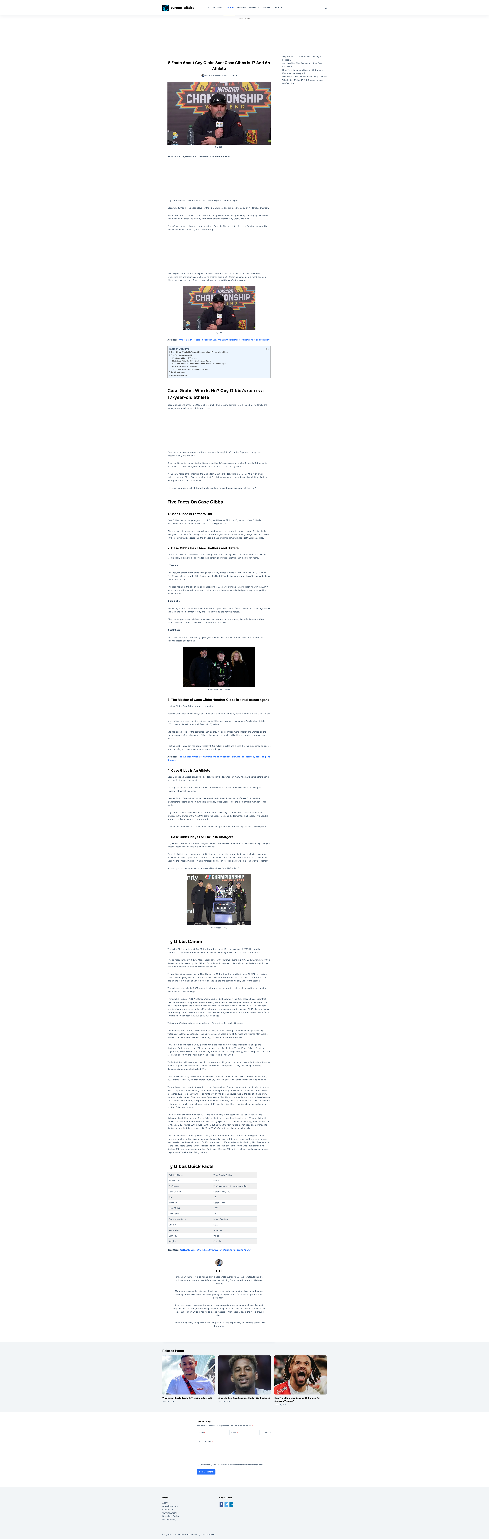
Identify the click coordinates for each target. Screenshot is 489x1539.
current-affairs (182, 8)
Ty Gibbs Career (178, 372)
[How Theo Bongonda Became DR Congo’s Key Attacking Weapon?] (300, 1375)
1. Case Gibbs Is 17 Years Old (186, 358)
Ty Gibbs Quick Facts (180, 375)
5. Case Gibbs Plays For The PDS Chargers (191, 369)
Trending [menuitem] (266, 8)
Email (234, 1433)
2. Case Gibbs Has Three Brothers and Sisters (193, 361)
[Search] (326, 8)
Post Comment (206, 1472)
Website (267, 1433)
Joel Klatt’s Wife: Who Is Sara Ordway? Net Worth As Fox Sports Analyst (215, 1250)
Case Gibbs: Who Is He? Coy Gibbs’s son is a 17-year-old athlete (199, 352)
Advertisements (170, 1506)
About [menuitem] (276, 8)
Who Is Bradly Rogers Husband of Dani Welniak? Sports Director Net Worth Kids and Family (224, 339)
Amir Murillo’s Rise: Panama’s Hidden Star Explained (244, 1398)
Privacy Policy (169, 1519)
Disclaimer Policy (170, 1516)
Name (202, 1433)
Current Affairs (169, 1513)
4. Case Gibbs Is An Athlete (186, 366)
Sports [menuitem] (228, 8)
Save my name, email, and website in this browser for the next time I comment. (231, 1465)
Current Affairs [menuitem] (215, 8)
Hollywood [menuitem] (254, 8)
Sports (233, 75)
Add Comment (206, 1441)
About (165, 1502)
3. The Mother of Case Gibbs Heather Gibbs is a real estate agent (200, 364)
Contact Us (167, 1509)
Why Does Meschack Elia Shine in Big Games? (304, 76)
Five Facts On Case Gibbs (182, 355)
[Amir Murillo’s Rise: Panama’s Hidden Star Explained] (244, 1375)
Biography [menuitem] (241, 8)
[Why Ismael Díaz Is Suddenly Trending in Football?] (188, 1375)
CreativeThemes (208, 1534)
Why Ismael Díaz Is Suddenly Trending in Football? (187, 1398)
